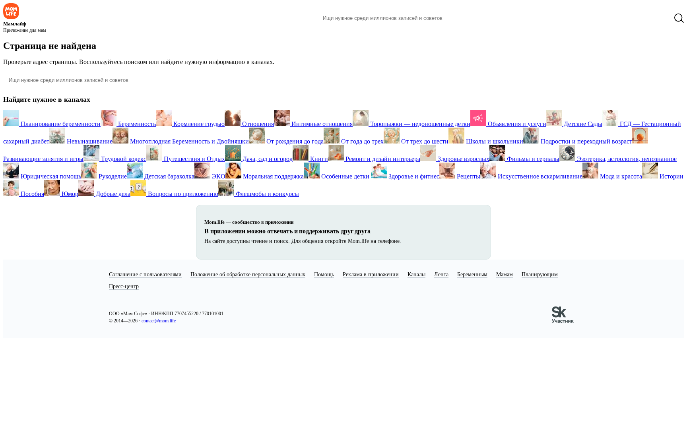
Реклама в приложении (371, 274)
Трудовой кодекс (122, 158)
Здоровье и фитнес (413, 176)
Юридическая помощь (50, 176)
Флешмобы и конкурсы (266, 193)
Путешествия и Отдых (193, 158)
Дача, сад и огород (267, 158)
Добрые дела (112, 193)
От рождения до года (294, 141)
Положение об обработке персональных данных (247, 274)
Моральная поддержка (272, 176)
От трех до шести (424, 141)
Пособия (31, 193)
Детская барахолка (168, 176)
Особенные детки (345, 176)
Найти (460, 18)
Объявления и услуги (516, 123)
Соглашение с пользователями (145, 274)
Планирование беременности (60, 123)
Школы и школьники (493, 141)
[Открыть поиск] (679, 18)
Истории (670, 176)
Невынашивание (89, 141)
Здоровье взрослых (462, 158)
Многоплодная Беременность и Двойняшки (188, 141)
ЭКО (217, 176)
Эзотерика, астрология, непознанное (626, 158)
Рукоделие (112, 176)
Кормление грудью (198, 123)
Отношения (257, 123)
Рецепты (467, 176)
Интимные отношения (321, 123)
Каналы (416, 274)
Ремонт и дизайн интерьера (382, 158)
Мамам (504, 274)
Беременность (136, 123)
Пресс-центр (124, 286)
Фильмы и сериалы (532, 158)
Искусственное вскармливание (539, 176)
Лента (441, 274)
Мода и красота (620, 176)
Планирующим (540, 274)
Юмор (69, 193)
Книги (318, 158)
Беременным (472, 274)
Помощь (324, 274)
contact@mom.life (159, 321)
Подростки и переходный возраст (585, 141)
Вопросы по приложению (182, 193)
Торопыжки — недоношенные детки (419, 123)
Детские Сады (582, 123)
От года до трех (362, 141)
